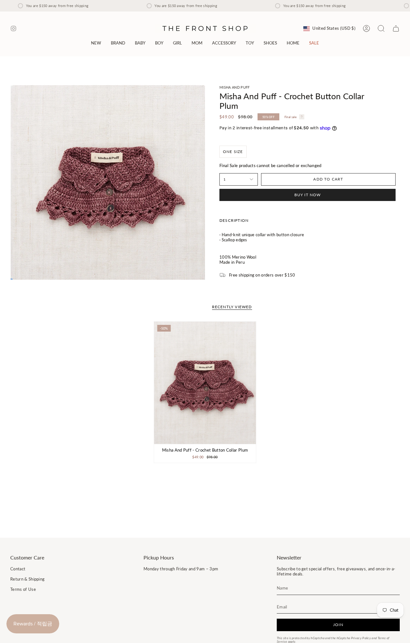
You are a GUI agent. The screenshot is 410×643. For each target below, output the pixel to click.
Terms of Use (23, 589)
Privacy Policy (361, 638)
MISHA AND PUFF (234, 87)
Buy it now (307, 194)
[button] (118, 43)
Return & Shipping (27, 579)
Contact (17, 568)
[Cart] (396, 28)
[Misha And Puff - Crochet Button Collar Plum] (205, 383)
